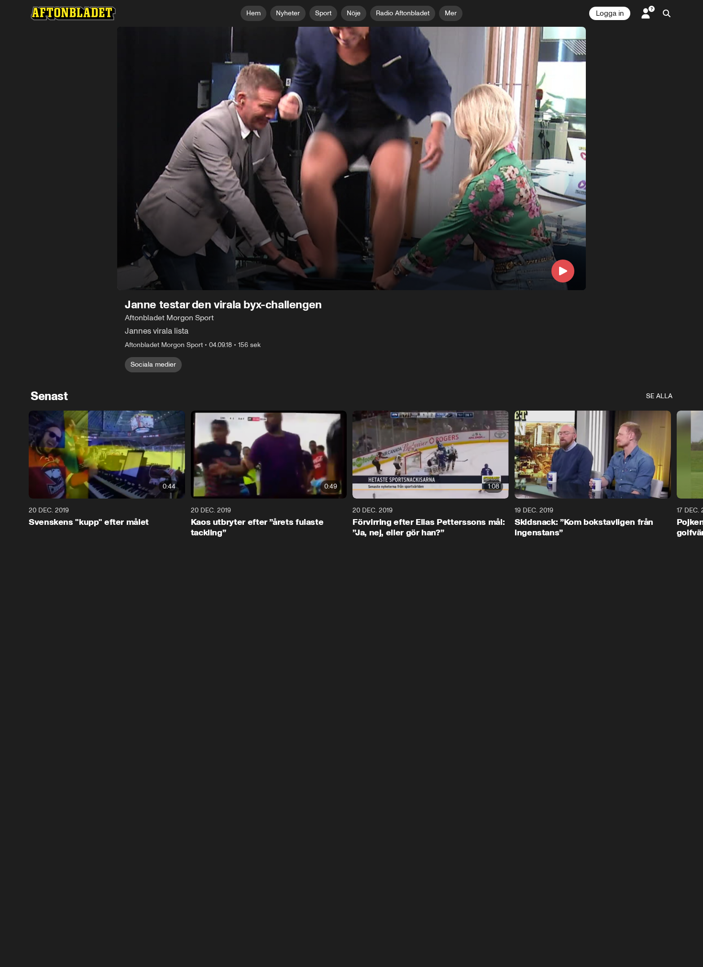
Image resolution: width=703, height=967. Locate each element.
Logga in (610, 13)
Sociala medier (153, 364)
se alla (659, 396)
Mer (451, 13)
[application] (351, 158)
